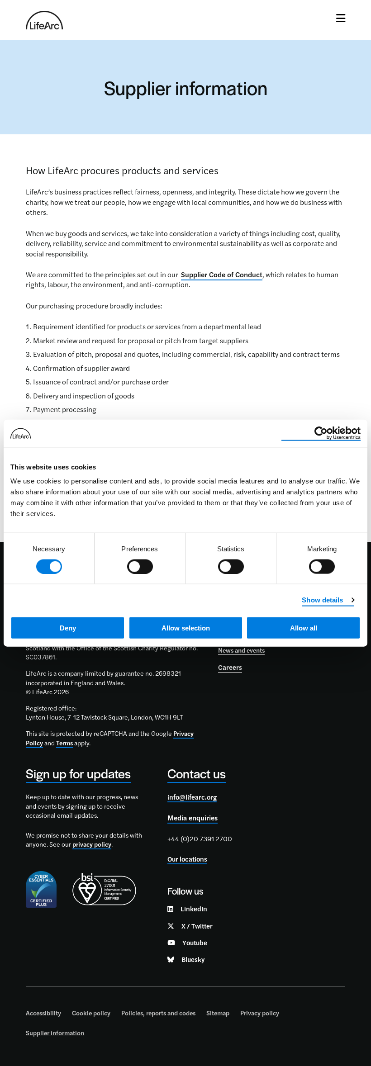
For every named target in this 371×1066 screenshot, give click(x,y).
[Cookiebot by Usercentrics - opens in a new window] (321, 433)
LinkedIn (194, 908)
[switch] (140, 566)
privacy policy (91, 843)
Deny (68, 628)
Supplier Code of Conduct (221, 274)
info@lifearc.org (192, 796)
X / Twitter (197, 925)
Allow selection (186, 628)
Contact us (196, 773)
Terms (64, 742)
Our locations (187, 858)
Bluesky (193, 959)
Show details (322, 599)
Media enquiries (192, 817)
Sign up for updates (78, 773)
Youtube (194, 942)
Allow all (303, 628)
